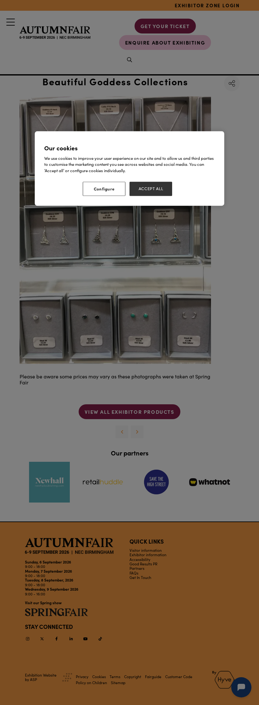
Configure (104, 189)
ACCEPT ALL (151, 189)
